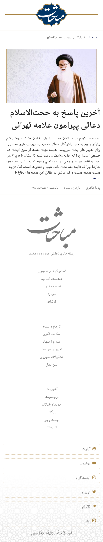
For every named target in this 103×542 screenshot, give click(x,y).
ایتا (88, 521)
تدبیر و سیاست (51, 349)
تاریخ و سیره (72, 188)
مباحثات (92, 37)
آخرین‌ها (51, 389)
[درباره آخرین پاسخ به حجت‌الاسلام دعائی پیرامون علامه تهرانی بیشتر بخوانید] (51, 76)
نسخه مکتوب (51, 286)
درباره (52, 294)
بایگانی (51, 412)
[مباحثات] (51, 14)
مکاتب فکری (51, 334)
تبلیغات (51, 427)
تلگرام (86, 507)
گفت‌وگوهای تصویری (52, 271)
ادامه (94, 178)
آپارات (86, 449)
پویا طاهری (93, 188)
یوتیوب (85, 464)
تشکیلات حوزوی (51, 357)
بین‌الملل (51, 365)
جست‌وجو (51, 420)
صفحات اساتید (51, 279)
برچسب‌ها (51, 397)
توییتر (85, 492)
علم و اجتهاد (51, 342)
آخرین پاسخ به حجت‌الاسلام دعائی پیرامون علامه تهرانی (55, 119)
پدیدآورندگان (51, 405)
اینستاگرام (83, 478)
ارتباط (51, 302)
